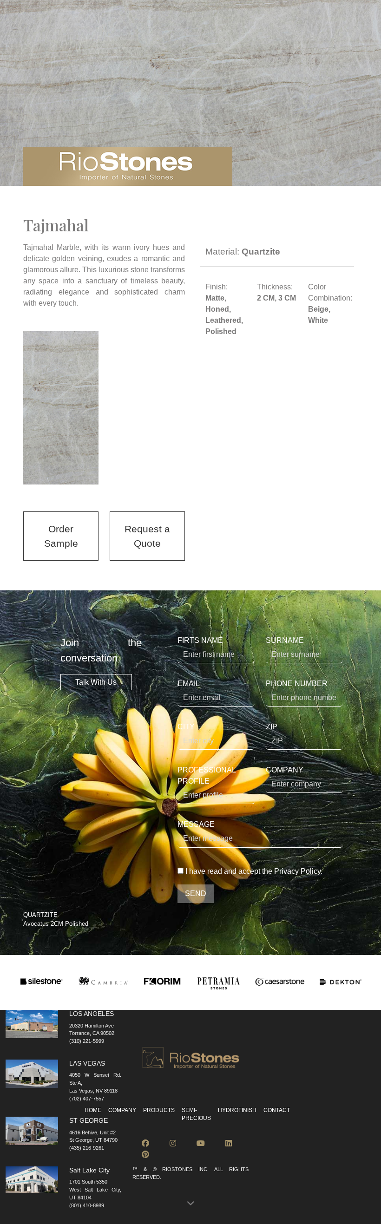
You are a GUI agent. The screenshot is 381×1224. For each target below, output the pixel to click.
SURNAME (285, 640)
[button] (190, 1204)
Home (93, 1110)
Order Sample (61, 536)
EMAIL (188, 683)
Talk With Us (96, 682)
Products (72, 38)
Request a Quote (147, 536)
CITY (186, 727)
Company (122, 1110)
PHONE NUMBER (297, 683)
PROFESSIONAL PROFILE (206, 775)
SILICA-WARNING (311, 20)
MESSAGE (196, 824)
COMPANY (284, 770)
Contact (328, 38)
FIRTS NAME (200, 640)
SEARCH (49, 20)
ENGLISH (104, 20)
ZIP (271, 727)
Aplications (177, 38)
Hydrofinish (284, 38)
